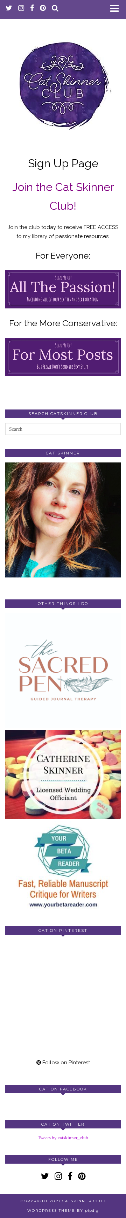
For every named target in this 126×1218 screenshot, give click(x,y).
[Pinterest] (34, 968)
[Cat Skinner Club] (63, 80)
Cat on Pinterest (63, 930)
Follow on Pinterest (65, 1062)
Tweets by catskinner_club (63, 1137)
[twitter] (9, 9)
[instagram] (21, 9)
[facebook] (32, 9)
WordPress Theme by (63, 1210)
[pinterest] (43, 9)
